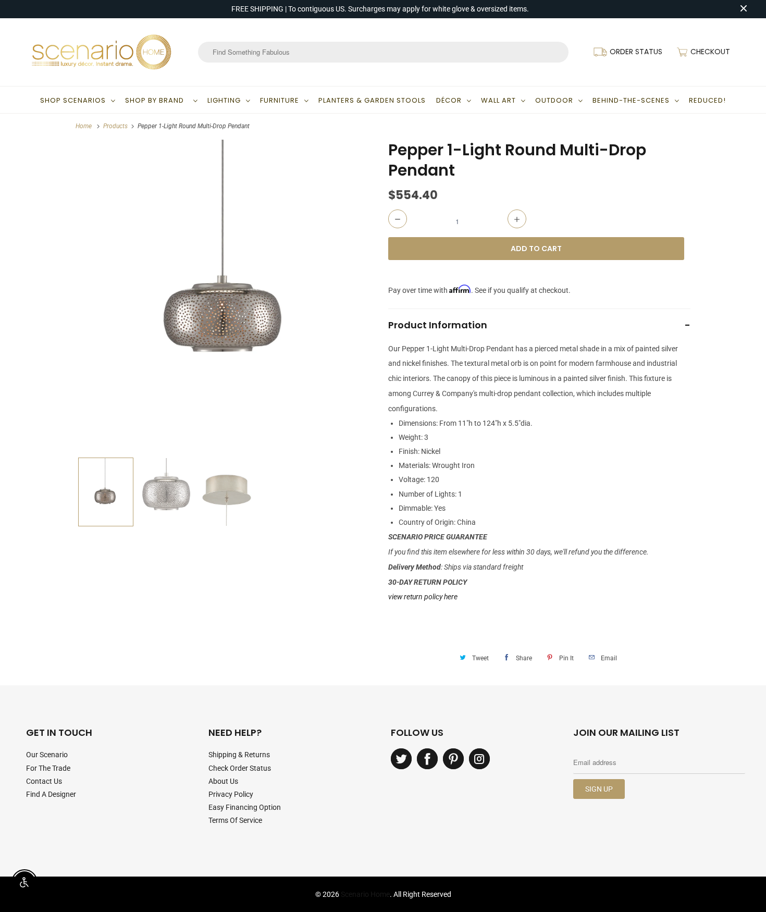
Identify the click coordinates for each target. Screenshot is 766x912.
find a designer (51, 794)
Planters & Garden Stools (372, 100)
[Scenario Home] (101, 52)
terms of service (235, 820)
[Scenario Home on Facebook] (427, 758)
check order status (239, 768)
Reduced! (707, 100)
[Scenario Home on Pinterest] (453, 758)
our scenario (47, 754)
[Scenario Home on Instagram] (479, 758)
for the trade (48, 768)
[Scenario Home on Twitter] (401, 758)
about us (223, 781)
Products (115, 126)
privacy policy (230, 794)
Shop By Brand (156, 100)
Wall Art (498, 100)
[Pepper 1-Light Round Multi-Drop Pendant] (227, 296)
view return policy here (423, 597)
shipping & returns (239, 754)
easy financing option (244, 807)
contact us (44, 781)
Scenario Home (365, 894)
